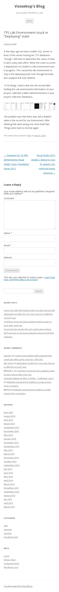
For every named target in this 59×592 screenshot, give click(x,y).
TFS (29, 135)
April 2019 (8, 419)
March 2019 (9, 423)
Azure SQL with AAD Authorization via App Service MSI (29, 310)
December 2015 (11, 442)
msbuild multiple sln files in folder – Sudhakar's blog (28, 378)
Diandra (7, 355)
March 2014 (9, 484)
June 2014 (8, 472)
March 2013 (9, 506)
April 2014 (8, 480)
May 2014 (8, 476)
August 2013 (9, 495)
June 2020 (8, 412)
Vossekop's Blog (29, 6)
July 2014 (8, 469)
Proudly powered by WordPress (18, 586)
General (8, 529)
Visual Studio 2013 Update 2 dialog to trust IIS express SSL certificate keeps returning (43, 164)
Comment (9, 198)
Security (7, 533)
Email (7, 245)
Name (8, 233)
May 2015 (8, 450)
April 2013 (8, 503)
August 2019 (9, 416)
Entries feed (9, 559)
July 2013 (8, 499)
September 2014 (11, 465)
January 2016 (10, 438)
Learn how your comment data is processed (29, 278)
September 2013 (11, 491)
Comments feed (11, 563)
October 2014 (10, 461)
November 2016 (11, 431)
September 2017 (11, 427)
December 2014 (11, 457)
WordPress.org (11, 567)
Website (8, 257)
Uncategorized (11, 537)
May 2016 (8, 435)
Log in (6, 556)
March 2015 (9, 454)
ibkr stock (8, 363)
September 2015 (11, 446)
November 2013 (11, 488)
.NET (6, 525)
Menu (29, 21)
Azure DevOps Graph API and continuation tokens (27, 329)
